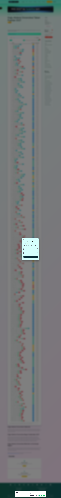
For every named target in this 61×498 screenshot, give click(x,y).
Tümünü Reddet (32, 495)
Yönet (37, 495)
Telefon (31, 247)
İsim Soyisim (24, 247)
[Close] (38, 238)
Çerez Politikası (33, 493)
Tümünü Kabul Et (42, 495)
